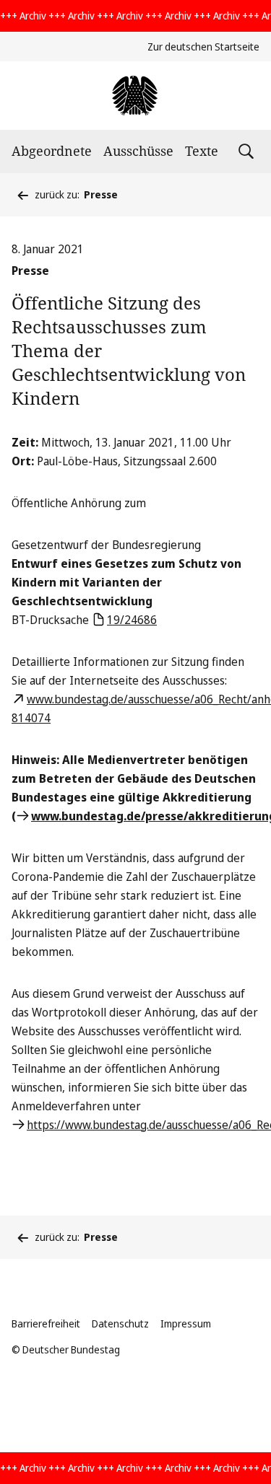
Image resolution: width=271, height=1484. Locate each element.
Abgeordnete (52, 150)
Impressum (185, 1323)
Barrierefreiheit (46, 1323)
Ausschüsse (138, 150)
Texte (201, 150)
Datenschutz (120, 1323)
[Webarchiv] (135, 95)
